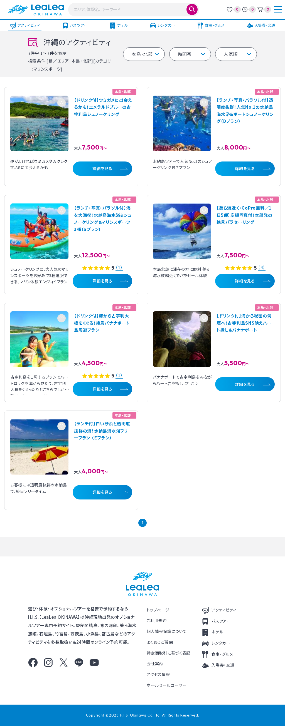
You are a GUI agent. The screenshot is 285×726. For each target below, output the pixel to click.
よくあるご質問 (160, 642)
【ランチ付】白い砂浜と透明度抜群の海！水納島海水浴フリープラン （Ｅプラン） (102, 431)
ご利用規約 (157, 620)
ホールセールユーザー (166, 685)
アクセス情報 (158, 674)
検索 (192, 9)
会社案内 (155, 663)
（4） (261, 267)
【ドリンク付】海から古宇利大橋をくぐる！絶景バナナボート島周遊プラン (102, 323)
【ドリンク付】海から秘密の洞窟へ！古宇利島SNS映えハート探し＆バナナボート (244, 323)
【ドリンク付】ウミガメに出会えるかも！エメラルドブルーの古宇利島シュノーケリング (103, 107)
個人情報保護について (166, 631)
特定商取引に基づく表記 (168, 653)
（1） (119, 267)
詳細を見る (102, 168)
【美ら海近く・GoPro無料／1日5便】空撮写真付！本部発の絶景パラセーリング (244, 215)
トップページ (158, 610)
